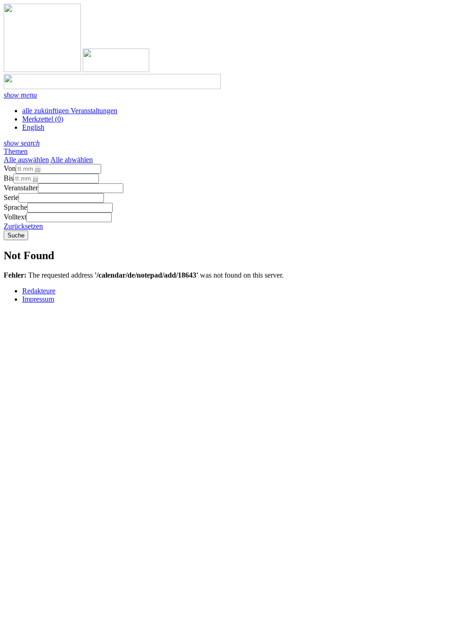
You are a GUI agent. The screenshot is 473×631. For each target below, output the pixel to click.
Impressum (38, 299)
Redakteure (38, 291)
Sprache (15, 207)
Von (10, 168)
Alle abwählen (71, 160)
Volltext (15, 217)
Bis (8, 178)
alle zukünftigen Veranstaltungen (69, 111)
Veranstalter (21, 188)
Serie (11, 197)
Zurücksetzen (23, 226)
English (33, 127)
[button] (20, 95)
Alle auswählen (26, 160)
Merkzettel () (42, 119)
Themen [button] (16, 151)
